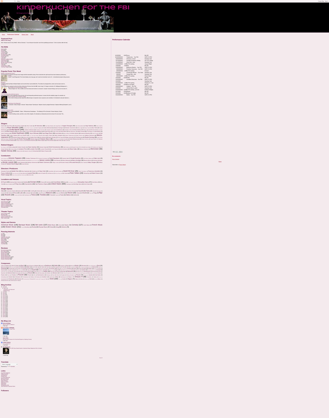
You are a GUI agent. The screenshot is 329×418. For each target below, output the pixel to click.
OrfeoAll (84, 193)
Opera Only (3, 61)
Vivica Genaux (50, 140)
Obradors (49, 273)
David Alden (51, 171)
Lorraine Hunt (34, 149)
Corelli (72, 267)
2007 (4, 313)
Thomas (31, 279)
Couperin (82, 267)
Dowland (11, 268)
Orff (60, 273)
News (2, 239)
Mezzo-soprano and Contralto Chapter (17, 96)
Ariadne (13, 191)
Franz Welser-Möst (5, 160)
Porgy (95, 193)
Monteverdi (10, 273)
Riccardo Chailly (64, 162)
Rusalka (16, 195)
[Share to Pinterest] (122, 152)
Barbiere (19, 191)
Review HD (3, 254)
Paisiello (68, 273)
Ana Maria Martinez (49, 125)
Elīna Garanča (10, 131)
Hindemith (67, 269)
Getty (58, 268)
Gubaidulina (13, 269)
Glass (75, 268)
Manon (57, 192)
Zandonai (12, 280)
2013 (4, 305)
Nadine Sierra (34, 137)
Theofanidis (25, 279)
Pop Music (27, 227)
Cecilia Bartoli (14, 129)
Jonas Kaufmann (18, 133)
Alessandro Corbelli (19, 125)
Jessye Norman (4, 149)
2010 (4, 309)
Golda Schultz (56, 131)
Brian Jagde (80, 127)
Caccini (33, 267)
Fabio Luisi (97, 158)
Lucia (33, 193)
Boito (8, 267)
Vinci (59, 279)
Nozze (70, 193)
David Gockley (58, 171)
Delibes (99, 267)
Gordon (99, 268)
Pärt (35, 274)
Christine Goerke (50, 129)
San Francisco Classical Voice (8, 386)
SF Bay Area (17, 184)
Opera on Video (4, 381)
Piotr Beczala (79, 137)
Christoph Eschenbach (42, 158)
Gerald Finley (47, 131)
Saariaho (91, 275)
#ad (2, 50)
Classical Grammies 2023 (7, 110)
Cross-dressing (4, 215)
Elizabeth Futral (75, 147)
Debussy (94, 267)
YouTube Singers (5, 67)
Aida (2, 191)
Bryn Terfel (94, 127)
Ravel (53, 274)
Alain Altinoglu (4, 158)
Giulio (9, 193)
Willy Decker (29, 174)
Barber (36, 265)
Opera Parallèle (9, 184)
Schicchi (21, 195)
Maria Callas (73, 149)
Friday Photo (12, 329)
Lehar (10, 271)
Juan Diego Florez (47, 133)
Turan (61, 195)
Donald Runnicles (75, 158)
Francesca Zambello (94, 171)
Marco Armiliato (76, 160)
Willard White (59, 140)
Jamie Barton (97, 131)
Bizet (98, 265)
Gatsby (9, 75)
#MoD (2, 49)
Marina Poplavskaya (69, 135)
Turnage (42, 279)
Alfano (17, 265)
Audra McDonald (48, 127)
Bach (22, 265)
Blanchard (3, 267)
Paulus (73, 273)
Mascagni (63, 271)
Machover (40, 271)
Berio (72, 265)
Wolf (2, 280)
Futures (3, 56)
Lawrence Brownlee (85, 133)
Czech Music (86, 225)
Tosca (33, 195)
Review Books (4, 252)
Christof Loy (34, 171)
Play (22, 227)
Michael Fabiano (17, 137)
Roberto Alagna (34, 139)
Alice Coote (29, 125)
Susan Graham (10, 140)
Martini (58, 271)
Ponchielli (94, 273)
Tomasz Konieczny (20, 140)
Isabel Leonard (80, 131)
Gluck (84, 268)
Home (3, 34)
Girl (6, 193)
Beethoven (48, 265)
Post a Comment (115, 159)
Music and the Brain (5, 206)
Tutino (46, 279)
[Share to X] (118, 152)
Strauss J (70, 277)
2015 (4, 303)
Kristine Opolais (74, 133)
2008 (4, 312)
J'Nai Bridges (89, 131)
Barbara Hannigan (58, 127)
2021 (4, 294)
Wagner (70, 279)
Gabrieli (42, 268)
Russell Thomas (56, 139)
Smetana (38, 276)
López (35, 271)
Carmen (25, 191)
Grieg (8, 269)
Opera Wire (5, 338)
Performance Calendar (13, 34)
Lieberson (22, 271)
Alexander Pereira (5, 171)
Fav (2, 236)
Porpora (99, 273)
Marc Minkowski (66, 160)
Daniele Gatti (65, 158)
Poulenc (3, 275)
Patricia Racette (52, 137)
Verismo (64, 227)
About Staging (4, 213)
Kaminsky (90, 269)
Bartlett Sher (15, 171)
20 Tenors (3, 84)
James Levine (44, 160)
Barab (32, 265)
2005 (4, 316)
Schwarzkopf (36, 151)
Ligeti (27, 271)
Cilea (68, 267)
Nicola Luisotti (8, 162)
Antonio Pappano (15, 158)
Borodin (17, 267)
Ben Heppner (4, 147)
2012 (4, 307)
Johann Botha (14, 149)
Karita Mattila (58, 133)
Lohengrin (28, 193)
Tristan (51, 195)
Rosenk (7, 195)
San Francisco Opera (41, 184)
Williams (99, 279)
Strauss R (79, 277)
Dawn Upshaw (32, 147)
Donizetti (3, 268)
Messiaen (99, 271)
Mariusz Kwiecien (84, 149)
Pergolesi (84, 273)
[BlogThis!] (117, 152)
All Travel (3, 182)
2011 (4, 308)
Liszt (31, 271)
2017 (4, 300)
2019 (4, 297)
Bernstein (84, 265)
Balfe (28, 265)
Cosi (49, 191)
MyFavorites (4, 238)
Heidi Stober (63, 131)
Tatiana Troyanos (45, 151)
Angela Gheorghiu (67, 125)
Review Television (5, 259)
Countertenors (59, 129)
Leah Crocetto (95, 133)
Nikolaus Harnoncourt (32, 162)
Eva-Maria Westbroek (37, 131)
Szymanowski (4, 279)
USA (2, 64)
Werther (75, 195)
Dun (15, 268)
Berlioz (77, 265)
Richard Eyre (87, 173)
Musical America (5, 378)
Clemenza (44, 190)
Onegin (78, 193)
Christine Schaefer (21, 147)
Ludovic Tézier (48, 135)
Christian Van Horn (40, 129)
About (32, 34)
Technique (3, 207)
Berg (67, 265)
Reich (58, 274)
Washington (68, 184)
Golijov (90, 268)
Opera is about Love (6, 216)
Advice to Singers (5, 205)
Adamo (2, 265)
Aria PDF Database (5, 372)
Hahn (24, 270)
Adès (13, 265)
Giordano (69, 268)
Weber (81, 279)
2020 (4, 296)
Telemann (19, 279)
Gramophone (4, 375)
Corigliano (77, 267)
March (5, 288)
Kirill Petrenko (57, 160)
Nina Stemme (42, 137)
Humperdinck (73, 269)
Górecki (19, 269)
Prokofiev (14, 275)
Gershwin (52, 268)
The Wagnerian (6, 346)
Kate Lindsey (66, 133)
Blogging (3, 82)
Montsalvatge (18, 273)
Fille (93, 190)
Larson (6, 271)
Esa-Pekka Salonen (88, 158)
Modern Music (11, 227)
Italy (65, 182)
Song (57, 227)
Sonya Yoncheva (85, 139)
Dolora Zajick (86, 129)
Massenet (70, 271)
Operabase (3, 383)
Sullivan (95, 276)
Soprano (10, 112)
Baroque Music (24, 225)
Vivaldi (63, 279)
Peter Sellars (75, 173)
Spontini (51, 276)
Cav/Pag (33, 191)
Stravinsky (89, 276)
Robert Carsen (96, 173)
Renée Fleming (23, 139)
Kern (94, 269)
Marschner (52, 271)
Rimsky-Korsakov (70, 274)
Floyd (37, 268)
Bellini (56, 265)
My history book (4, 379)
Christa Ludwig (11, 147)
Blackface (3, 214)
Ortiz (64, 273)
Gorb (95, 268)
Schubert (10, 277)
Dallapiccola (88, 267)
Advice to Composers (6, 203)
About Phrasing (4, 201)
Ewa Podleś (88, 147)
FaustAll (80, 191)
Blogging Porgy (6, 290)
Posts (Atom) (122, 164)
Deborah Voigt (42, 147)
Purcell (29, 275)
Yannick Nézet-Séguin (13, 164)
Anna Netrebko (13, 128)
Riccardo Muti (74, 162)
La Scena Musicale (5, 377)
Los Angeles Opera (72, 182)
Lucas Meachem (39, 135)
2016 (4, 301)
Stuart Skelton (94, 139)
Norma (63, 193)
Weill (90, 279)
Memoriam (95, 149)
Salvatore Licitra (27, 151)
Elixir (70, 191)
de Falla (17, 280)
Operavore (3, 384)
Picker (89, 273)
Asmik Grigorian (38, 127)
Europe (3, 53)
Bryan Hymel (87, 127)
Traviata (43, 195)
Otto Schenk (65, 173)
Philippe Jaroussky (69, 137)
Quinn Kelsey (6, 139)
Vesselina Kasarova (30, 140)
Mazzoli (81, 271)
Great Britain (56, 182)
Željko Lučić (65, 140)
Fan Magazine (4, 54)
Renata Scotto (20, 151)
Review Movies (4, 255)
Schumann (17, 277)
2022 (4, 293)
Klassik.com (4, 376)
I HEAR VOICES (7, 342)
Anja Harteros (89, 125)
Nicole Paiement (21, 162)
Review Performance (6, 256)
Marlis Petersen (79, 135)
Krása (2, 271)
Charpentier (57, 267)
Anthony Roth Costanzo (28, 127)
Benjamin (62, 265)
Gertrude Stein (4, 237)
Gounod (3, 270)
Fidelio (88, 191)
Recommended (4, 250)
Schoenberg (3, 276)
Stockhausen (63, 276)
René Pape (14, 139)
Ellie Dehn (93, 129)
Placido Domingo (89, 137)
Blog (2, 234)
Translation (3, 241)
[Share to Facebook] (120, 152)
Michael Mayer (58, 173)
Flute (2, 192)
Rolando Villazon (45, 139)
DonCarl (54, 191)
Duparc (19, 268)
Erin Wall (82, 147)
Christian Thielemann (31, 158)
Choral (60, 225)
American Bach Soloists (15, 182)
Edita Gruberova (66, 147)
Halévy (28, 269)
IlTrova (15, 193)
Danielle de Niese (68, 129)
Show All (100, 357)
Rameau (48, 274)
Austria (25, 182)
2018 (4, 298)
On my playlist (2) (6, 343)
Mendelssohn (87, 271)
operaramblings (7, 323)
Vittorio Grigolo (41, 140)
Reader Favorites (5, 62)
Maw (77, 271)
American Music (7, 225)
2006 (4, 315)
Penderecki (78, 273)
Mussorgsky (42, 273)
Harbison (40, 269)
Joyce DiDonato (34, 133)
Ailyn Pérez (9, 125)
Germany (49, 182)
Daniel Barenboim (54, 158)
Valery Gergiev (92, 162)
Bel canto (39, 225)
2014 (4, 304)
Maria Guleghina (59, 135)
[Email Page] (113, 151)
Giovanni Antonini (34, 160)
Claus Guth (42, 171)
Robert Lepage (5, 175)
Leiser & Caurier (41, 173)
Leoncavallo (15, 271)
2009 (4, 311)
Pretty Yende (99, 137)
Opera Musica (4, 380)
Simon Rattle (83, 162)
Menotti (93, 271)
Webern (86, 279)
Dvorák (24, 268)
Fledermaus (98, 190)
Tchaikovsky (11, 279)
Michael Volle (26, 137)
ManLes (49, 193)
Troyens (56, 195)
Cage (38, 267)
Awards (3, 51)
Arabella (8, 190)
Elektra (65, 190)
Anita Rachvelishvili (79, 125)
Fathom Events (4, 374)
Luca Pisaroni (23, 135)
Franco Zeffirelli (5, 173)
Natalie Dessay (7, 151)
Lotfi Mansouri (50, 173)
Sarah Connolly (64, 139)
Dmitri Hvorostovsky (54, 147)
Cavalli (52, 267)
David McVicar (68, 171)
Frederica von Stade (96, 147)
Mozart (30, 273)
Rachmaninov (41, 275)
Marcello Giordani (63, 149)
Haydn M (51, 269)
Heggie (56, 270)
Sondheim (44, 277)
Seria (51, 227)
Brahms (22, 267)
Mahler (45, 271)
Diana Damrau (77, 129)
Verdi (51, 279)
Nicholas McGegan (97, 160)
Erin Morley (27, 131)
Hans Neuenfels (16, 173)
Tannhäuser (27, 195)
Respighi (63, 274)
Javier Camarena (5, 133)
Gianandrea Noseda (25, 160)
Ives (79, 269)
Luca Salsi (31, 135)
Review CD (3, 253)
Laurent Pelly (31, 173)
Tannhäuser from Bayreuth (14, 103)
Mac (43, 192)
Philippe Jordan (55, 162)
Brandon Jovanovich (70, 127)
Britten (28, 267)
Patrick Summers (44, 162)
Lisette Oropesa (13, 135)
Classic (66, 225)
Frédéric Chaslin (15, 160)
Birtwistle (93, 265)
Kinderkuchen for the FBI (73, 8)
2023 (4, 292)
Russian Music (43, 227)
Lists (2, 58)
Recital (34, 227)
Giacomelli (63, 268)
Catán (47, 267)
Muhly (36, 273)
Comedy (3, 52)
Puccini (21, 275)
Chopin (63, 267)
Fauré (29, 268)
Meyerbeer (3, 273)
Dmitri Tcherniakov (82, 171)
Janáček (83, 270)
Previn (8, 274)
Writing (2, 242)
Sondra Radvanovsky (74, 139)
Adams (7, 265)
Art (1, 233)
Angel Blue (58, 125)
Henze (61, 269)
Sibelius (32, 276)
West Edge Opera (77, 184)
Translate (12, 366)
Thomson (37, 279)
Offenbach (54, 273)
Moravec (24, 273)
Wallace (76, 279)
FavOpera (3, 55)
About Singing (4, 202)
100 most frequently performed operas (10, 94)
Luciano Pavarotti (45, 149)
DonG (61, 191)
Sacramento (28, 184)
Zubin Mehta (24, 164)
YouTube (3, 243)
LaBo (21, 193)
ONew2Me (3, 60)
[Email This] (115, 152)
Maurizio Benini (87, 160)
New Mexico (95, 182)
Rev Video (3, 251)
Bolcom (12, 267)
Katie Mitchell (23, 173)
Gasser (46, 268)
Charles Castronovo (29, 129)
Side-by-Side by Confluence (8, 324)
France (42, 182)
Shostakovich (26, 276)
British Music (51, 225)
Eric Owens (20, 131)
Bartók (42, 265)
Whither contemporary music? (8, 73)
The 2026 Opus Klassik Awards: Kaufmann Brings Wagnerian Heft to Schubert (26, 348)
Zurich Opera (87, 184)
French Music (97, 225)
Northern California (5, 59)
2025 (4, 286)
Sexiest (3, 240)
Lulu (39, 193)
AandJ (2, 125)
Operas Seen (25, 34)
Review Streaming (5, 258)
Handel (34, 270)
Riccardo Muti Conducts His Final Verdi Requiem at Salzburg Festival (17, 339)
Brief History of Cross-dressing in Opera (17, 87)
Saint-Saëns (98, 275)
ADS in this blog (6, 40)
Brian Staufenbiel (26, 171)
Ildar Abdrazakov (72, 131)
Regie (2, 63)
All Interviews (38, 125)
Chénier (38, 191)
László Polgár (54, 149)
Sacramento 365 (5, 385)
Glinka (80, 268)
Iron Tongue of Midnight (8, 327)
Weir (95, 279)
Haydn (45, 270)
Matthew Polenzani (89, 135)
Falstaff (75, 191)
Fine (34, 268)
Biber (89, 265)
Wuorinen (7, 280)
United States (4, 65)
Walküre (68, 195)
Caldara (42, 267)
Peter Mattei (60, 137)
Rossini (78, 275)
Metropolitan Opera (83, 182)
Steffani (56, 277)
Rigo (100, 193)
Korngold (99, 270)
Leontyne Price (23, 149)
